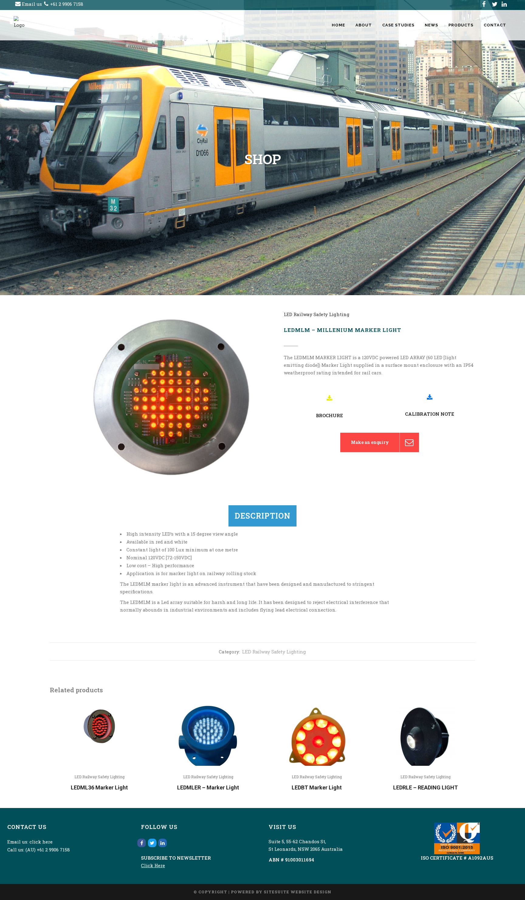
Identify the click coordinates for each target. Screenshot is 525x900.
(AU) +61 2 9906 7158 (48, 850)
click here (41, 842)
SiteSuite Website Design (297, 892)
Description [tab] (262, 516)
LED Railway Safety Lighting (316, 314)
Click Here (153, 865)
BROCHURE (329, 415)
